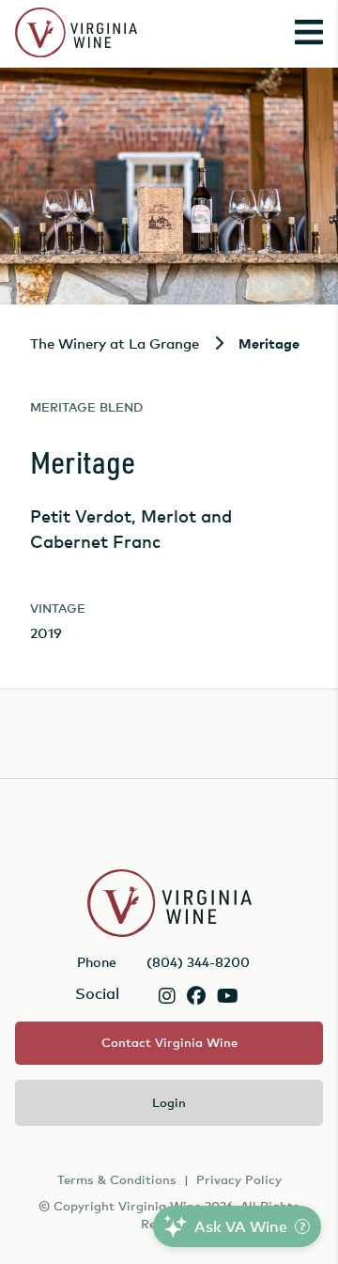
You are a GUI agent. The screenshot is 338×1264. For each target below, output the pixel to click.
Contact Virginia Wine (169, 1042)
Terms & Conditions (117, 1179)
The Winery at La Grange (114, 343)
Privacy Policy (239, 1179)
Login (169, 1102)
